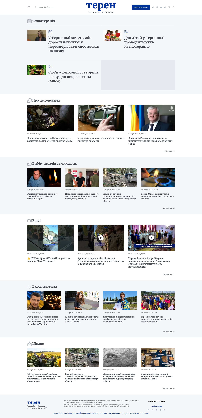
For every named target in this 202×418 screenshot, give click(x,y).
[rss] (169, 7)
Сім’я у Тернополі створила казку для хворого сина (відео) (73, 76)
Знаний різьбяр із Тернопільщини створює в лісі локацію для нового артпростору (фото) (119, 197)
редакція (56, 413)
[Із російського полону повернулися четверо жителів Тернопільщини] (158, 300)
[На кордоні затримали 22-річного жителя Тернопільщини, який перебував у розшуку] (82, 177)
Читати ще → (169, 208)
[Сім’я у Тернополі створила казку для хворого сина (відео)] (38, 75)
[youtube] (161, 7)
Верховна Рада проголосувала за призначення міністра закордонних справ (150, 141)
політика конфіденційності (111, 413)
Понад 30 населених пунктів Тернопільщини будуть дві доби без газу (157, 196)
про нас (146, 413)
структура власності (132, 413)
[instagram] (157, 7)
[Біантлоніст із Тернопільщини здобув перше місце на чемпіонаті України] (120, 300)
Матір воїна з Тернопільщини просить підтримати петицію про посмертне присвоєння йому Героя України (42, 320)
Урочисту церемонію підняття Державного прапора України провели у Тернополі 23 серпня (101, 261)
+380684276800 (156, 401)
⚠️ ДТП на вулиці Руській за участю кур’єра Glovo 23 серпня (48, 259)
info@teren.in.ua (157, 406)
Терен (101, 5)
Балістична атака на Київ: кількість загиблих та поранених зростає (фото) (50, 139)
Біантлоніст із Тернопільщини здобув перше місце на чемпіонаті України (118, 319)
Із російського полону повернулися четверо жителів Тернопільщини (156, 319)
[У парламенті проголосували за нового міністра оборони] (101, 118)
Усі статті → (169, 151)
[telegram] (165, 7)
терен (34, 402)
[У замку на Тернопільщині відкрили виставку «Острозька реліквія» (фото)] (158, 357)
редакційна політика (89, 413)
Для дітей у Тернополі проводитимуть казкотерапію (144, 42)
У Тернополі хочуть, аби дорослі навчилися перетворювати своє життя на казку (73, 44)
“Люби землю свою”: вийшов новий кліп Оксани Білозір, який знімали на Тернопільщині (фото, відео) (44, 377)
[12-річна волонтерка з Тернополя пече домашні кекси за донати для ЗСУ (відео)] (82, 300)
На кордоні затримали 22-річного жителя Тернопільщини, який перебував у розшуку (82, 196)
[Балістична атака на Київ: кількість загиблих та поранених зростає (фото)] (50, 118)
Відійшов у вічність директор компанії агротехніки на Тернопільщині (42, 196)
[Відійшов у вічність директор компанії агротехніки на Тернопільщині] (44, 177)
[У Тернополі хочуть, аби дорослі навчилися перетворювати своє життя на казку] (38, 42)
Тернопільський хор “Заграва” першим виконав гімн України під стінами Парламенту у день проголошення (149, 262)
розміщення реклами (71, 413)
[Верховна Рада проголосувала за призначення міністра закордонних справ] (151, 118)
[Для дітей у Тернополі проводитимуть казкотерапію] (112, 42)
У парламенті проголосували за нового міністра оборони (101, 139)
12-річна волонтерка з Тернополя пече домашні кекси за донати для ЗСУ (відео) (81, 319)
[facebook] (153, 7)
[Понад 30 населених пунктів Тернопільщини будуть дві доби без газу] (158, 177)
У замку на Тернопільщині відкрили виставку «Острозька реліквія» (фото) (156, 376)
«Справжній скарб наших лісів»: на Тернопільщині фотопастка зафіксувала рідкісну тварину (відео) (119, 377)
